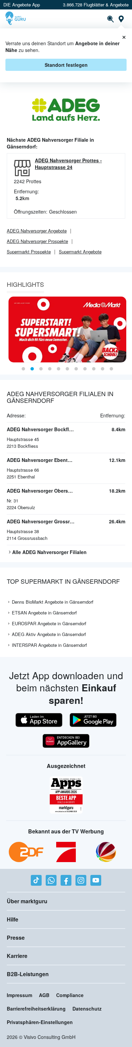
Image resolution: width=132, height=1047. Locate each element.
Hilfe (12, 919)
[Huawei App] (66, 741)
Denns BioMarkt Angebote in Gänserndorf (52, 602)
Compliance (70, 995)
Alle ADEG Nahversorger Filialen (49, 552)
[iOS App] (39, 720)
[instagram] (80, 880)
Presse (16, 937)
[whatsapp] (51, 880)
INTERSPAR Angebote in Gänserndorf (49, 645)
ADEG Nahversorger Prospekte (37, 241)
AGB (44, 995)
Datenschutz (87, 1008)
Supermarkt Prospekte (29, 251)
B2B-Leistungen (28, 974)
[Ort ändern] (121, 18)
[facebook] (66, 880)
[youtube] (95, 880)
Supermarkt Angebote (80, 251)
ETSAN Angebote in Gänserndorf (44, 612)
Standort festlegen (66, 64)
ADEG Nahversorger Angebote (37, 230)
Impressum (19, 995)
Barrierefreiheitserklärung (36, 1008)
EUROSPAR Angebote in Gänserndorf (49, 623)
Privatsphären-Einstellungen (40, 1022)
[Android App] (93, 720)
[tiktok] (36, 880)
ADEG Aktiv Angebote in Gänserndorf (49, 634)
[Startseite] (16, 18)
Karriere (17, 956)
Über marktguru (27, 901)
